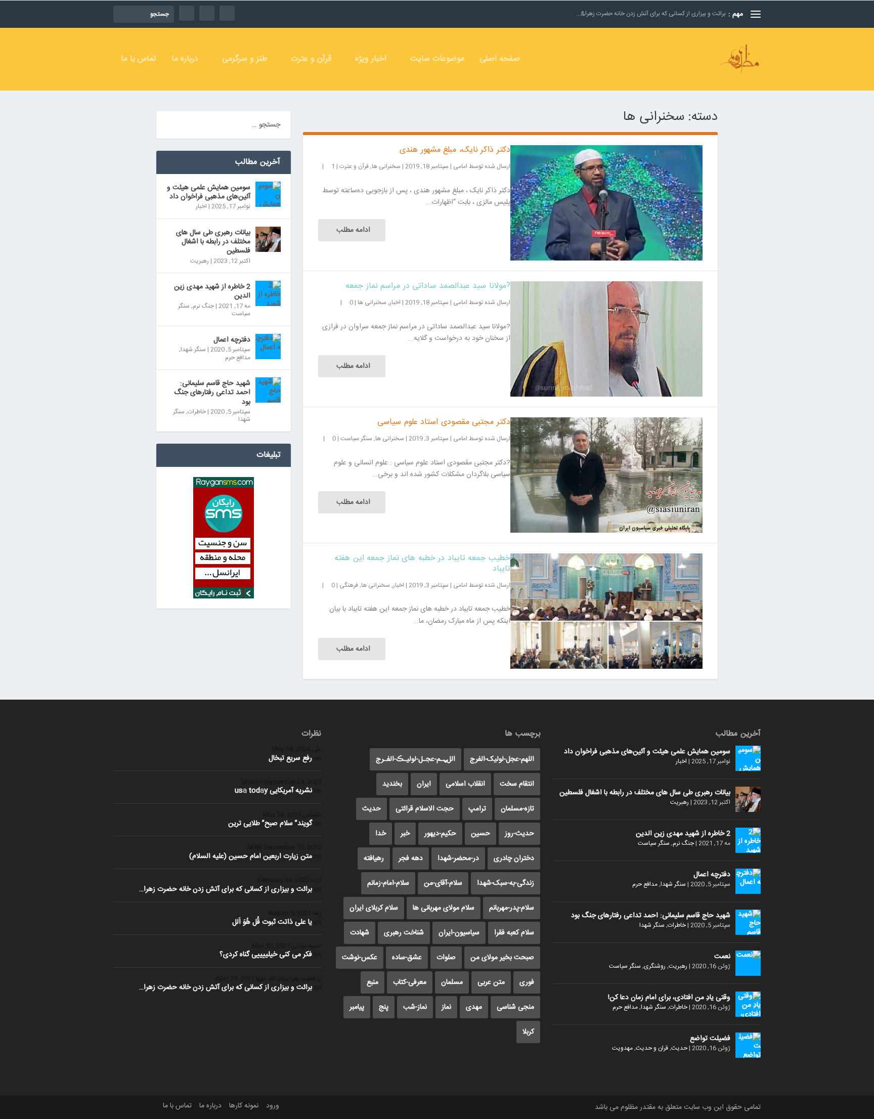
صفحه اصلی (499, 60)
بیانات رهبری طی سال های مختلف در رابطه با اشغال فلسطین (213, 242)
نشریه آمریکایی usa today (273, 791)
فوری (526, 982)
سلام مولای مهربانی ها (443, 908)
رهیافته (374, 858)
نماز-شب (415, 1007)
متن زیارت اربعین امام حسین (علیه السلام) (250, 856)
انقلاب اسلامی (465, 784)
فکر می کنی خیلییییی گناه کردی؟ (266, 955)
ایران (424, 784)
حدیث (679, 1048)
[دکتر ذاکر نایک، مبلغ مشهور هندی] (606, 203)
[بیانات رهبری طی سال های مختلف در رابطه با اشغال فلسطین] (268, 239)
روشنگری (655, 966)
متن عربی (491, 982)
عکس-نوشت (359, 958)
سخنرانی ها (386, 166)
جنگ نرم (203, 306)
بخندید (392, 784)
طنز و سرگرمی (244, 60)
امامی (460, 166)
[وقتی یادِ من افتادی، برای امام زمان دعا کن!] (748, 1004)
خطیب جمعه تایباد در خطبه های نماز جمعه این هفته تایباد (422, 563)
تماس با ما (138, 60)
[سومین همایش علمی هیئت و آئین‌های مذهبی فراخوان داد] (268, 194)
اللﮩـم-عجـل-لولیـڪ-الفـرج (415, 759)
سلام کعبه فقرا (514, 933)
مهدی (474, 1007)
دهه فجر (411, 858)
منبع (372, 982)
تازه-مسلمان (517, 809)
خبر (405, 834)
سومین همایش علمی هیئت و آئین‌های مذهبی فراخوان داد (208, 192)
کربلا (528, 1032)
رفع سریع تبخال (290, 758)
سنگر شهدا (193, 350)
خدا (380, 834)
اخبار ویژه (370, 60)
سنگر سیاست (356, 439)
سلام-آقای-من (443, 883)
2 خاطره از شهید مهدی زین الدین (212, 291)
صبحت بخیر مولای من (502, 958)
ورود (272, 1106)
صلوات (446, 958)
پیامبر (356, 1007)
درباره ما (184, 60)
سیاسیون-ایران (459, 933)
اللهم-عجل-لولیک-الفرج (502, 759)
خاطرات (197, 412)
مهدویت (622, 1048)
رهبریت (199, 261)
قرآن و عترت (311, 60)
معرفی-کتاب (409, 982)
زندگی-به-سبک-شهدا (505, 883)
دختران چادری (514, 858)
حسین (480, 834)
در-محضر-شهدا (458, 858)
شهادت (359, 933)
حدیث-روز (519, 834)
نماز (446, 1007)
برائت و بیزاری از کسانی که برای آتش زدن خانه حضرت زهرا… (225, 889)
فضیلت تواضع (710, 1038)
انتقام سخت (517, 784)
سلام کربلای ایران (373, 908)
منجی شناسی (515, 1007)
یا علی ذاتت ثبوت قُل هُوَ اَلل (272, 922)
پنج (383, 1007)
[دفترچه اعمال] (268, 346)
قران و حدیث (652, 1048)
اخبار (395, 302)
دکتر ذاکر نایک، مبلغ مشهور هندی (455, 150)
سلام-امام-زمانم (388, 883)
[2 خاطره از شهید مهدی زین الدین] (268, 293)
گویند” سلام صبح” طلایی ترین (270, 823)
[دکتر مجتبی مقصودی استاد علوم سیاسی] (606, 475)
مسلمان (452, 982)
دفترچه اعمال (231, 340)
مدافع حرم (237, 358)
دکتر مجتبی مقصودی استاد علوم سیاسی (443, 422)
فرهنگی (348, 585)
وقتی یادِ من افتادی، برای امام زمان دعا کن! (669, 998)
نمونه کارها (243, 1106)
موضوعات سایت (437, 60)
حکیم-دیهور (440, 834)
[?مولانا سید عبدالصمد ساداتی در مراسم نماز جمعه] (606, 339)
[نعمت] (748, 963)
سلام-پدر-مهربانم (511, 908)
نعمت (722, 957)
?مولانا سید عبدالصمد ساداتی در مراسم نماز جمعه (427, 286)
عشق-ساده (407, 958)
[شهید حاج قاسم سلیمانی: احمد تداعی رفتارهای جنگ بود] (268, 390)
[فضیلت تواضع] (748, 1045)
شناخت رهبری (404, 933)
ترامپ (477, 809)
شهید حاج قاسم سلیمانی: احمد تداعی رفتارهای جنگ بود (212, 392)
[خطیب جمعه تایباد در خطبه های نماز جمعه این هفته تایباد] (606, 611)
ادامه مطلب (353, 230)
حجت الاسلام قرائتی (425, 809)
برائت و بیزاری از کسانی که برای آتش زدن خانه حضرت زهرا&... (651, 14)
